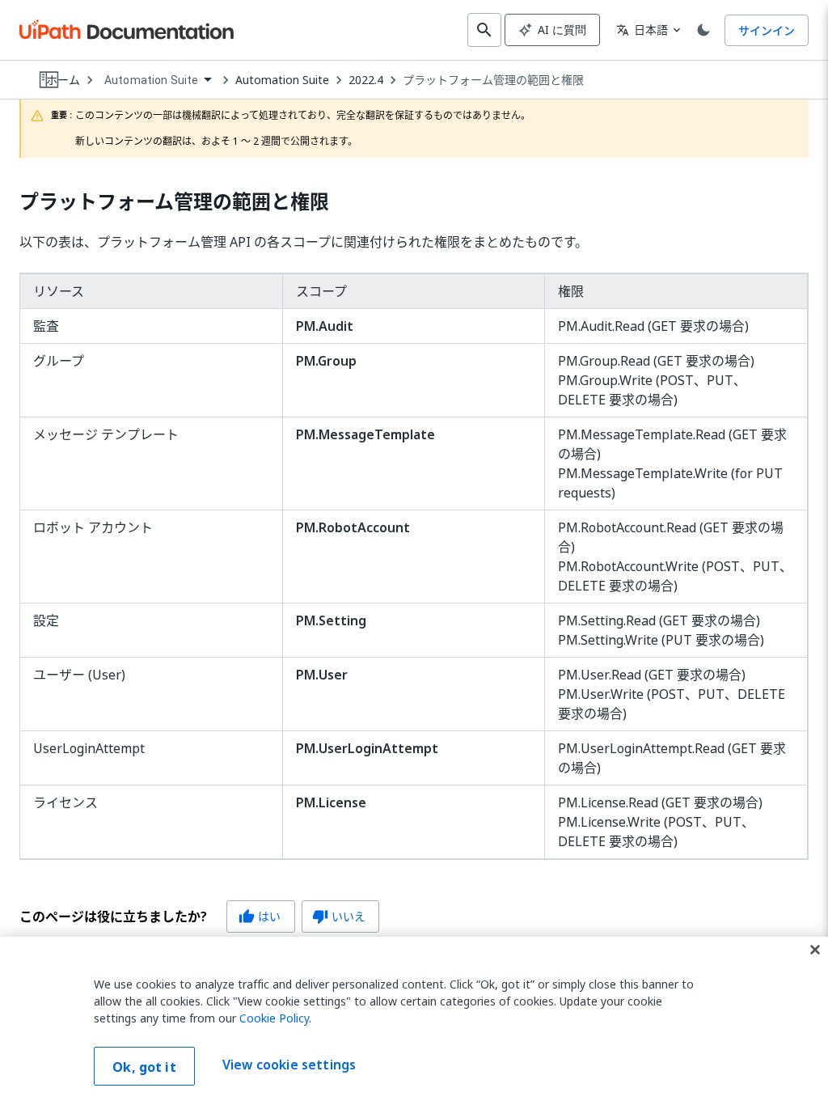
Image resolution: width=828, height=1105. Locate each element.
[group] (199, 916)
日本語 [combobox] (642, 29)
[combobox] (157, 80)
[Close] (815, 950)
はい (260, 916)
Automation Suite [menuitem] (151, 80)
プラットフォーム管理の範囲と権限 (493, 80)
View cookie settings (289, 1064)
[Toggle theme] (703, 30)
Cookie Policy (274, 1018)
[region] (414, 1021)
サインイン (766, 30)
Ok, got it (144, 1067)
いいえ (338, 916)
